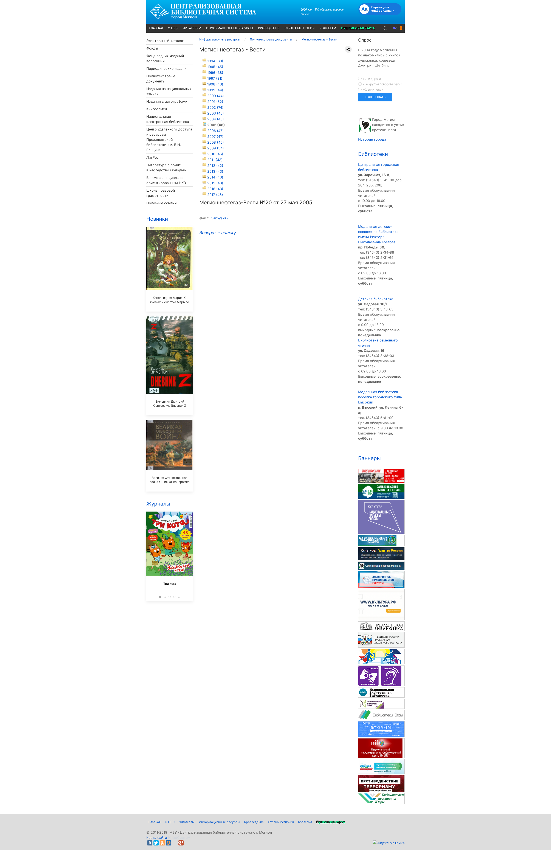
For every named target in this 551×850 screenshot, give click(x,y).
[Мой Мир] (168, 842)
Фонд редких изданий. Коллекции (165, 58)
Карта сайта (156, 837)
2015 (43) (215, 183)
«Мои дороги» (372, 79)
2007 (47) (215, 136)
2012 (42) (215, 165)
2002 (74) (215, 107)
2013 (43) (215, 171)
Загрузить (219, 218)
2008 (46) (215, 142)
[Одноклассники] (162, 842)
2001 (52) (215, 101)
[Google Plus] (181, 842)
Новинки (157, 219)
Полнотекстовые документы (160, 78)
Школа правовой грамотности (160, 193)
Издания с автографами (166, 101)
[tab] (160, 597)
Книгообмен (156, 109)
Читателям (187, 822)
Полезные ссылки (161, 203)
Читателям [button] (192, 28)
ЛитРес (152, 157)
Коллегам (305, 822)
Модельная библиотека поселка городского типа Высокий (380, 397)
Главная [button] (156, 28)
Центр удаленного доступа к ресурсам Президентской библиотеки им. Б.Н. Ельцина (169, 139)
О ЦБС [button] (173, 28)
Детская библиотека (375, 299)
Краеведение (254, 822)
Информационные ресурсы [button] (229, 28)
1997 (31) (214, 78)
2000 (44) (215, 96)
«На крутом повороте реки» (382, 84)
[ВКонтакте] (149, 842)
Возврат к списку (217, 232)
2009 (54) (215, 148)
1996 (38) (215, 72)
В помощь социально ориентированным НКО (166, 180)
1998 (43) (215, 84)
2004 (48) (215, 119)
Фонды (152, 48)
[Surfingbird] (187, 842)
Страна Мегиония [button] (299, 28)
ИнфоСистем (179, 837)
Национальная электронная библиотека (167, 119)
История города (372, 139)
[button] (385, 28)
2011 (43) (215, 160)
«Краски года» (372, 89)
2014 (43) (215, 177)
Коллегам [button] (328, 28)
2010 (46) (215, 154)
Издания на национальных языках (168, 91)
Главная (155, 822)
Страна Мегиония (281, 822)
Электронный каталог (165, 41)
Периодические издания (167, 68)
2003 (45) (215, 113)
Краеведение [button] (268, 28)
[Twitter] (156, 842)
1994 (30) (215, 61)
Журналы (158, 504)
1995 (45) (215, 67)
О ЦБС (170, 822)
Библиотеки (373, 154)
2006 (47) (215, 131)
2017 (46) (215, 194)
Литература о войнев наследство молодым (166, 167)
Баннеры (369, 458)
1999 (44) (215, 90)
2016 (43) (215, 189)
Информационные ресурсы (219, 822)
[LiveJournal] (174, 842)
